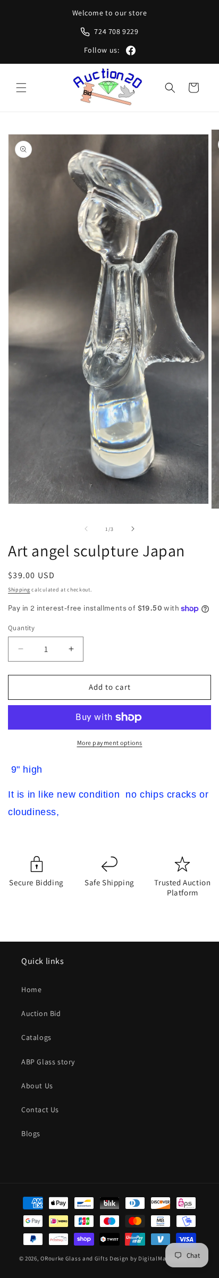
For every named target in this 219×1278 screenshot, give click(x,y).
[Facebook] (131, 50)
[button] (21, 87)
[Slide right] (133, 528)
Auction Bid (41, 1013)
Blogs (30, 1133)
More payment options (109, 743)
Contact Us (40, 1109)
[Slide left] (86, 528)
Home (31, 989)
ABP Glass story (48, 1062)
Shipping (19, 589)
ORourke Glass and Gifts (74, 1258)
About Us (37, 1085)
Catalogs (36, 1037)
